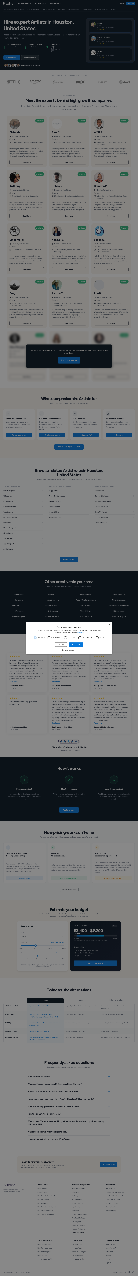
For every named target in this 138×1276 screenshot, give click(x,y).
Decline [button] (61, 644)
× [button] (110, 624)
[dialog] (69, 638)
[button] (69, 650)
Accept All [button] (76, 644)
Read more (80, 632)
